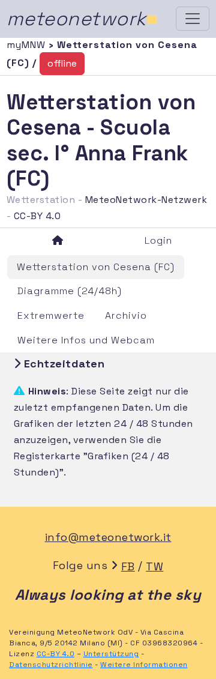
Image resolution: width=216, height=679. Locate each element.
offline (62, 63)
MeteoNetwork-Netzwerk (146, 199)
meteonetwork (82, 19)
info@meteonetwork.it (108, 537)
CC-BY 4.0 (37, 216)
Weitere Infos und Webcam (86, 340)
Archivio (126, 315)
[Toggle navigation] (192, 19)
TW (154, 566)
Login (158, 240)
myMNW (28, 44)
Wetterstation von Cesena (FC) (96, 267)
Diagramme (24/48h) (69, 291)
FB (128, 566)
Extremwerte (51, 315)
